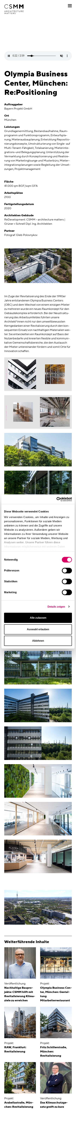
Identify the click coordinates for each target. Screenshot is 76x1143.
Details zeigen (56, 606)
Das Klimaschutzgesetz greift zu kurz (54, 1104)
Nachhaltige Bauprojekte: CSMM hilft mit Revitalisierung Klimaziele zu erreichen (19, 994)
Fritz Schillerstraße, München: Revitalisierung (53, 1051)
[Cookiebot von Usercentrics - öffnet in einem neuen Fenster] (56, 499)
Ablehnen (38, 640)
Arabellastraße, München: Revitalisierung (18, 1104)
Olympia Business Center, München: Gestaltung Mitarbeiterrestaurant (56, 994)
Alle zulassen (38, 617)
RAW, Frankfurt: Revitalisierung (15, 1049)
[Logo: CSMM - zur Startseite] (14, 9)
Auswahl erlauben (38, 629)
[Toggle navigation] (69, 6)
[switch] (67, 570)
